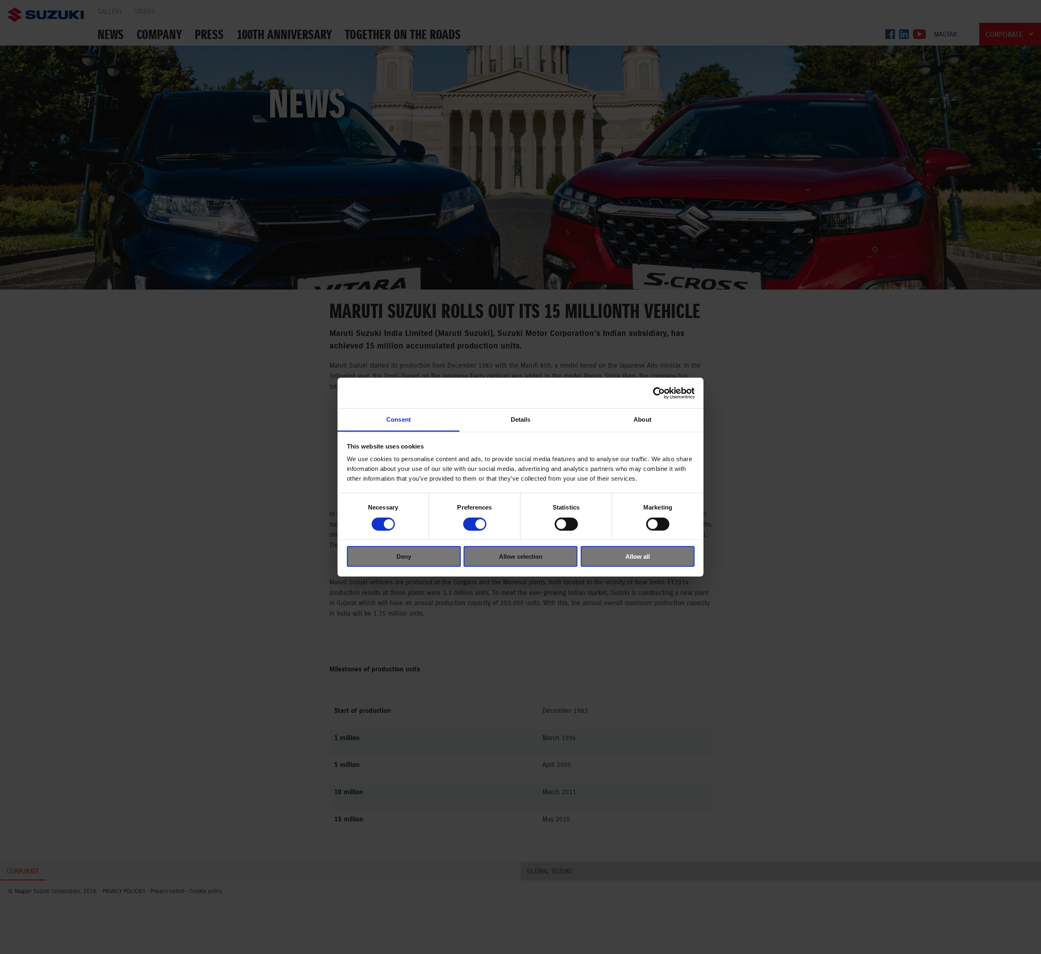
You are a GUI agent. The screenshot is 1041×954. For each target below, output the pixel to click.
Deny (403, 556)
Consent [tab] (398, 419)
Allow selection (520, 556)
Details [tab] (521, 419)
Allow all (637, 556)
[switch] (474, 523)
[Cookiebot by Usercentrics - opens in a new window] (659, 393)
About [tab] (642, 419)
